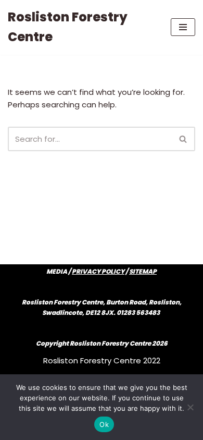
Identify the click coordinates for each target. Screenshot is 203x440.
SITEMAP (143, 271)
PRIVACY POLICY (98, 271)
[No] (190, 407)
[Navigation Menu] (183, 27)
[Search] (183, 139)
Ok (104, 424)
